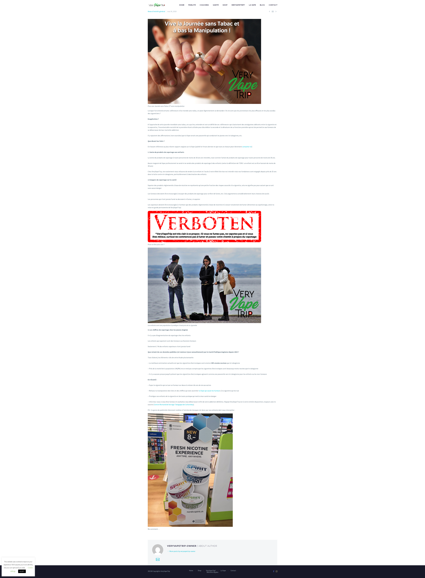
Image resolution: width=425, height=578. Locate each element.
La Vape (252, 5)
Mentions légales (212, 572)
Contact (273, 5)
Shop (225, 5)
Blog (262, 5)
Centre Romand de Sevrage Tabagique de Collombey (173, 404)
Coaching (204, 5)
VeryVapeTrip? (238, 5)
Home (181, 5)
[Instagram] (276, 571)
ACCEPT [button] (21, 571)
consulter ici (247, 146)
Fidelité (192, 5)
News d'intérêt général (156, 11)
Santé (216, 5)
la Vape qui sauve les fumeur (209, 391)
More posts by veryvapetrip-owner (182, 551)
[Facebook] (274, 571)
